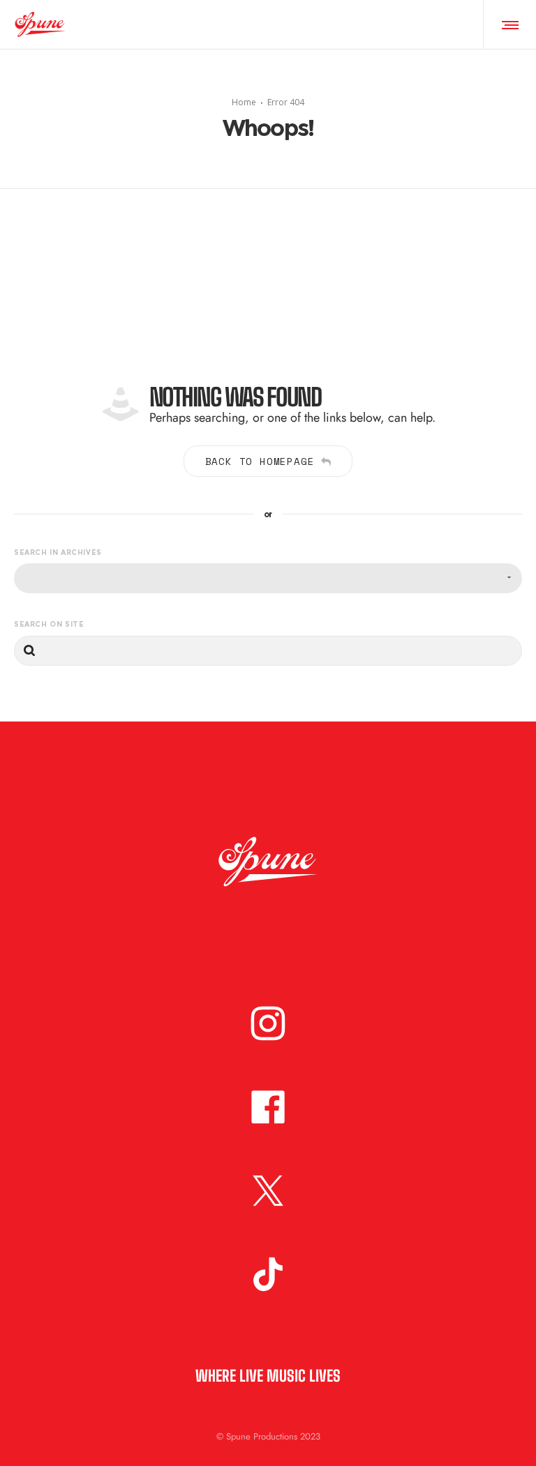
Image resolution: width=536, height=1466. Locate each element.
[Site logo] (40, 24)
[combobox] (268, 578)
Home (244, 102)
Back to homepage (260, 461)
